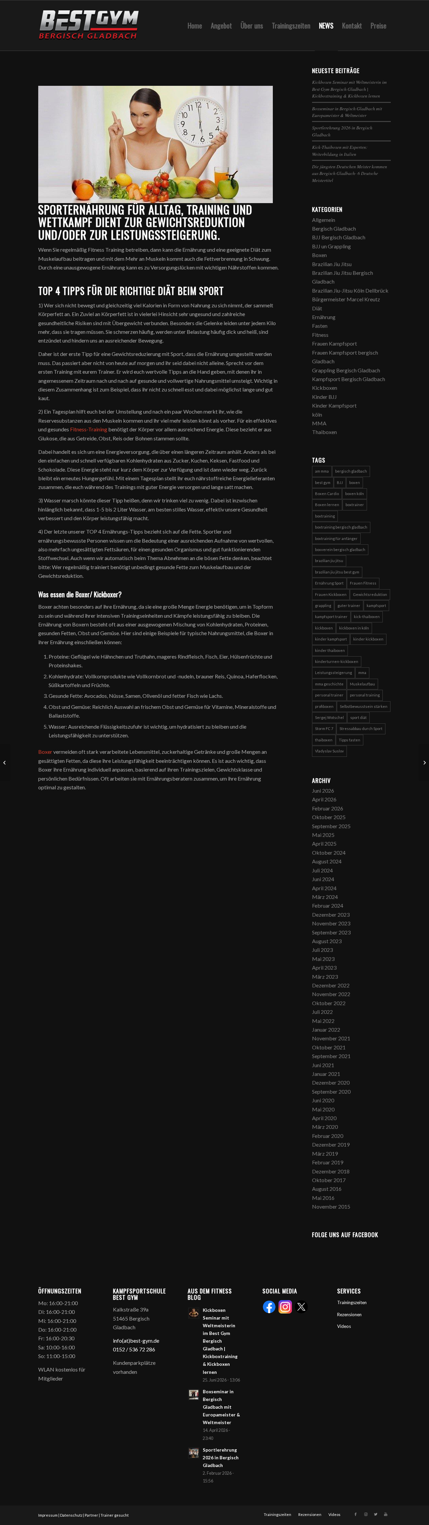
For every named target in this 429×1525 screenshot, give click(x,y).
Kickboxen (324, 387)
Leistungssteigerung (333, 672)
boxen (354, 482)
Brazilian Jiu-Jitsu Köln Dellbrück (350, 290)
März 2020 (325, 1126)
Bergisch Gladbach (334, 228)
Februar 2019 (327, 1162)
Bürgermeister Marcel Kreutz (346, 299)
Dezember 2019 (331, 1144)
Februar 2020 (327, 1136)
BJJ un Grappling (331, 246)
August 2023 (327, 941)
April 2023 (324, 967)
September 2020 (331, 1091)
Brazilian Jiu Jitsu (332, 264)
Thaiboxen (324, 432)
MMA (319, 423)
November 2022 (331, 994)
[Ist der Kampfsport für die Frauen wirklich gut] (5, 762)
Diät (317, 308)
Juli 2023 (322, 950)
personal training (365, 695)
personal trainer (329, 695)
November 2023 (331, 923)
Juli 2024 (322, 870)
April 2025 (324, 843)
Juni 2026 (323, 790)
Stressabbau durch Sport (361, 728)
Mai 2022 (323, 1021)
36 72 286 (143, 1349)
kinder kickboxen (368, 639)
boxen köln (354, 493)
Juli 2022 (322, 1012)
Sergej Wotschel (329, 717)
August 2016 (327, 1188)
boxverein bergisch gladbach (340, 549)
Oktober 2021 (329, 1047)
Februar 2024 (327, 905)
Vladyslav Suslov (329, 751)
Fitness (320, 334)
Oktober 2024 (329, 852)
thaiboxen (323, 740)
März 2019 (325, 1153)
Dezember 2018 (331, 1171)
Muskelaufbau (362, 684)
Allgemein (323, 220)
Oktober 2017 (329, 1180)
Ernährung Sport (329, 583)
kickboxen (324, 628)
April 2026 (324, 799)
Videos (344, 1326)
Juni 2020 (323, 1100)
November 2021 (331, 1038)
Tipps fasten (349, 740)
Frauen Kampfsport (334, 343)
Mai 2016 (323, 1198)
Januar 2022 (326, 1029)
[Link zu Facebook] (356, 1514)
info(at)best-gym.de (136, 1340)
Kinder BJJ (324, 396)
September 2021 (331, 1056)
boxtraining (325, 516)
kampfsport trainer (331, 616)
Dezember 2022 (331, 985)
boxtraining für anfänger (336, 538)
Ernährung (323, 317)
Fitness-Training (88, 429)
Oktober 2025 (329, 817)
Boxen (319, 255)
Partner (91, 1515)
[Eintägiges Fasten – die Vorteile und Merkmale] (424, 762)
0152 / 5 (122, 1349)
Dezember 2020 (331, 1082)
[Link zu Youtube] (386, 1514)
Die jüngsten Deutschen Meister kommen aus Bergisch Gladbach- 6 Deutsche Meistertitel (349, 173)
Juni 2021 (323, 1065)
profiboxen (324, 706)
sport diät (358, 717)
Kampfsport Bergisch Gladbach (348, 379)
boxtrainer (355, 504)
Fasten (319, 325)
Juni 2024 (323, 879)
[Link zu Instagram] (366, 1514)
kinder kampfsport (331, 639)
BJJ (340, 482)
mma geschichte (329, 684)
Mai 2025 (323, 835)
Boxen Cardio (327, 493)
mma (362, 672)
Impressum (48, 1515)
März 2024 (325, 897)
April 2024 (324, 888)
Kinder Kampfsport (334, 405)
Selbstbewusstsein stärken (363, 706)
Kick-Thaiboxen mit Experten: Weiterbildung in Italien (340, 150)
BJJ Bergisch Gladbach (338, 237)
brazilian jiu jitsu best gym (337, 572)
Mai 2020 (323, 1109)
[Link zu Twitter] (376, 1514)
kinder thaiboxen (330, 650)
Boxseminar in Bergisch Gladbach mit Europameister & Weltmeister (347, 111)
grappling (323, 605)
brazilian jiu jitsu (329, 560)
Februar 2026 (327, 808)
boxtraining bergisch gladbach (341, 527)
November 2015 (331, 1206)
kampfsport (376, 605)
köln (317, 414)
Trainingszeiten (352, 1302)
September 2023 (331, 932)
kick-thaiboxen (367, 616)
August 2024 (327, 861)
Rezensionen (349, 1314)
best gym (322, 482)
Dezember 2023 (331, 914)
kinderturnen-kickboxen (336, 661)
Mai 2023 (323, 959)
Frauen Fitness (363, 583)
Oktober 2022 (329, 1003)
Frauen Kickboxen (331, 594)
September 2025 (331, 826)
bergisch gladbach (351, 471)
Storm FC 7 (324, 728)
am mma (322, 471)
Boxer (45, 751)
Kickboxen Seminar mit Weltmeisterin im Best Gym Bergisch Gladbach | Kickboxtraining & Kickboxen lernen (349, 89)
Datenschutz (71, 1515)
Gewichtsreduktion (370, 594)
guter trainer (349, 605)
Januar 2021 (326, 1074)
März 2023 (325, 976)
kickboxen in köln (354, 628)
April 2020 (324, 1118)
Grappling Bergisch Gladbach (346, 370)
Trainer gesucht (115, 1515)
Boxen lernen (327, 504)
